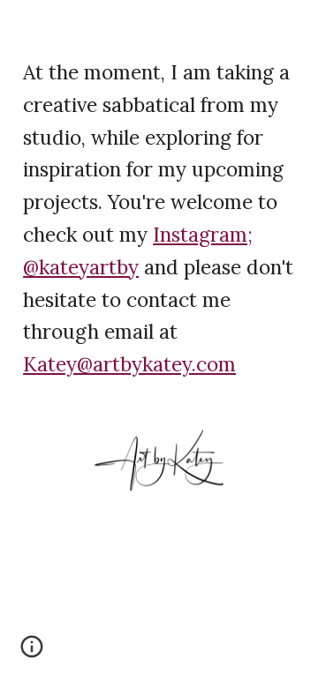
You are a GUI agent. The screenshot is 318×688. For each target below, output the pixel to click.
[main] (159, 217)
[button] (32, 653)
